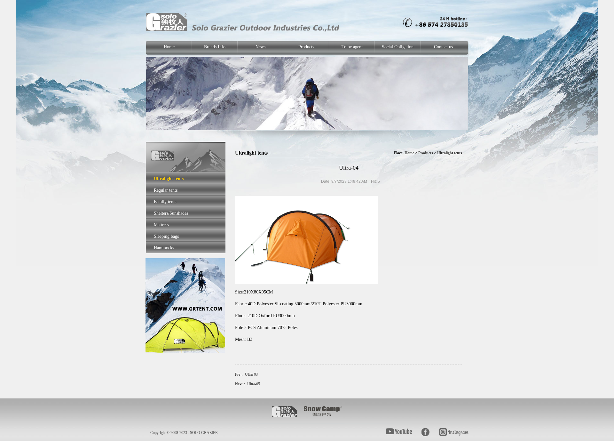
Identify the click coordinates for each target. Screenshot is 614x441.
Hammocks (164, 247)
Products (306, 46)
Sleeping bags (166, 236)
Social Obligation (397, 46)
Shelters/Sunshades (171, 213)
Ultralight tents (169, 178)
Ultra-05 (253, 384)
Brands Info (214, 46)
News (260, 46)
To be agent (352, 46)
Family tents (165, 201)
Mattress (161, 224)
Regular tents (165, 190)
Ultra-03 (251, 374)
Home (169, 46)
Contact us (443, 46)
